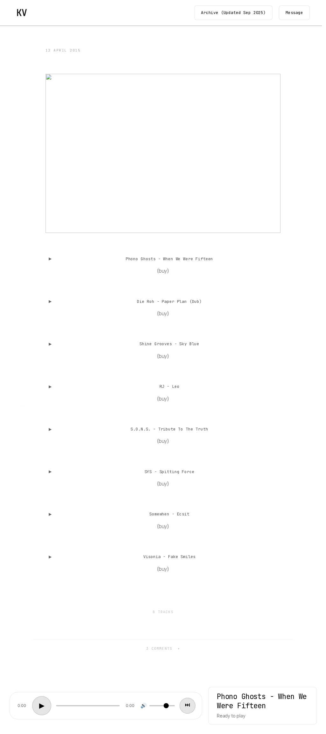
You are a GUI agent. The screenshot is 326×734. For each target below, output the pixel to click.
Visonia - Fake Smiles (169, 556)
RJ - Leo (169, 386)
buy (163, 271)
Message (294, 12)
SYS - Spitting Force (170, 471)
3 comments (160, 648)
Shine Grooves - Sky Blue (169, 343)
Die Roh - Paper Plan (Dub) (169, 301)
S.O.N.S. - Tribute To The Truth (169, 429)
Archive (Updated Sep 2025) (233, 12)
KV (21, 12)
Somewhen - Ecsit (169, 514)
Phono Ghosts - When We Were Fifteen (169, 259)
